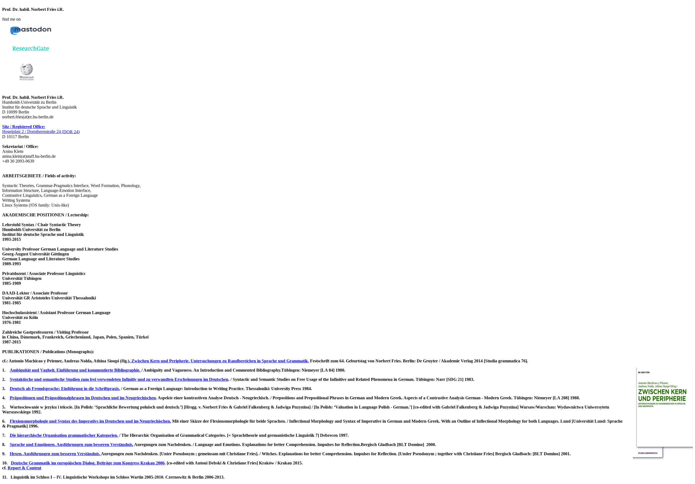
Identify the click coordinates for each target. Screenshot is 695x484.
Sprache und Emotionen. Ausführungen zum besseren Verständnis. (71, 444)
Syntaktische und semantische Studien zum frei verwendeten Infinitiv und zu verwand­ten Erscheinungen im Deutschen (119, 379)
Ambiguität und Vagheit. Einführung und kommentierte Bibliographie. (75, 370)
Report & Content (24, 468)
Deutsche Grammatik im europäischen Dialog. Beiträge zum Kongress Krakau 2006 (88, 463)
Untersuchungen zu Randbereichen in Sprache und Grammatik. (220, 361)
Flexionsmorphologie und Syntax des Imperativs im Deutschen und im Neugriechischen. (90, 421)
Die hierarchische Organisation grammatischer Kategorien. (64, 435)
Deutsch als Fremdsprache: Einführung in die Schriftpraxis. (65, 388)
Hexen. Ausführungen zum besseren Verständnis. (55, 453)
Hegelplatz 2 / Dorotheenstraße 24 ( (32, 129)
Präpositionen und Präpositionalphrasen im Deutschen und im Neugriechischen (83, 398)
